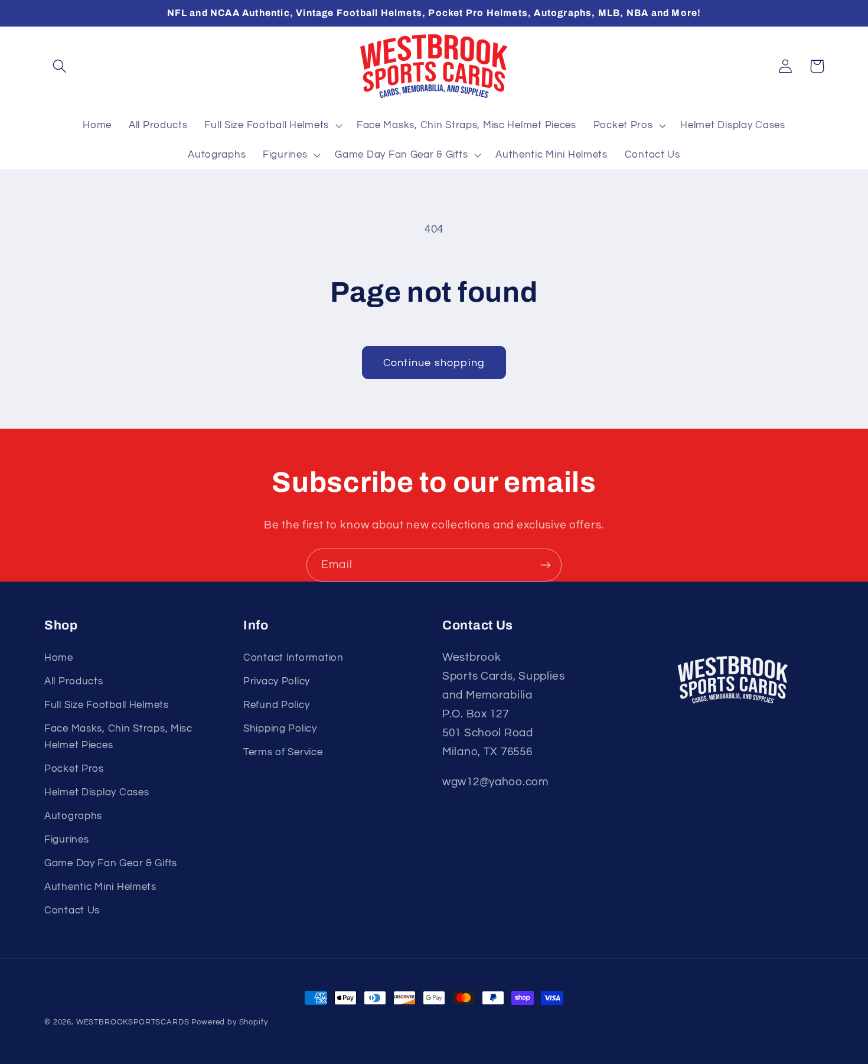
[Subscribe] (545, 565)
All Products (73, 681)
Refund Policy (276, 705)
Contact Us (72, 910)
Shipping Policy (280, 728)
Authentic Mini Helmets (100, 887)
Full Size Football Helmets (106, 705)
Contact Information (293, 657)
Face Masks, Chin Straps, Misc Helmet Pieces (118, 736)
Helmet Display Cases (96, 792)
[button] (60, 66)
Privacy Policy (276, 681)
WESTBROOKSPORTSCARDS (133, 1022)
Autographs (73, 816)
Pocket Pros (74, 768)
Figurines (66, 839)
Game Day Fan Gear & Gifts (110, 863)
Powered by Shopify (229, 1022)
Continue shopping (434, 362)
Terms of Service (283, 752)
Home (58, 657)
